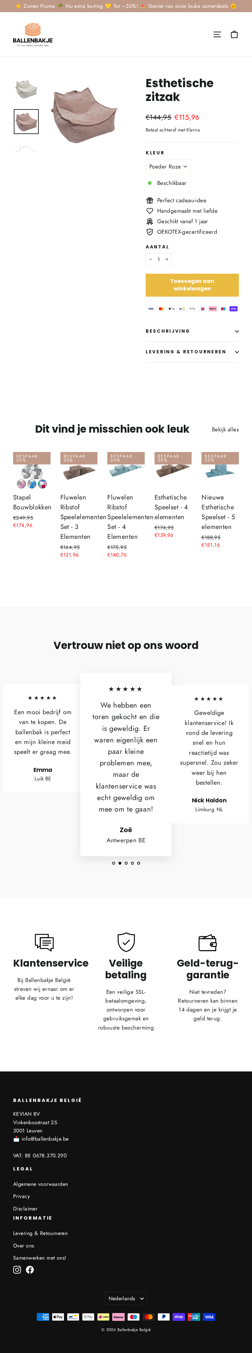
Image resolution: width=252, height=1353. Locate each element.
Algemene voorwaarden (40, 1184)
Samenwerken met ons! (40, 1258)
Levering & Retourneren (186, 352)
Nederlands (122, 1298)
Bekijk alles (225, 429)
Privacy (21, 1196)
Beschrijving (168, 331)
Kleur (155, 153)
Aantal (157, 247)
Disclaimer (25, 1208)
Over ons (23, 1245)
